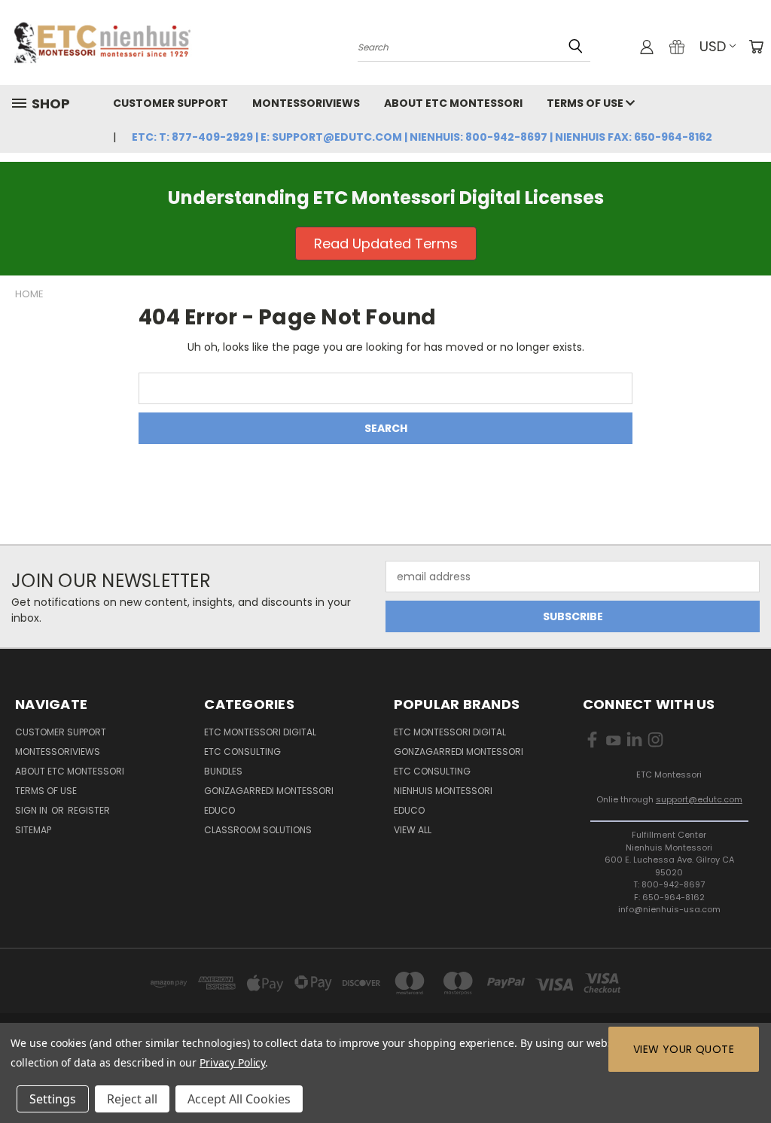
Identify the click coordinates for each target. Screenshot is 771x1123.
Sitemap (33, 829)
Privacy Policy (232, 1062)
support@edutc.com (699, 799)
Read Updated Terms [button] (386, 243)
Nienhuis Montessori (443, 790)
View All (412, 829)
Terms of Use (586, 103)
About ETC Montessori (453, 103)
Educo (219, 810)
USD (712, 46)
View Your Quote (683, 1049)
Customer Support (170, 103)
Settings (52, 1099)
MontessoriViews (306, 103)
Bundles (223, 771)
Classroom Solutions (258, 829)
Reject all (132, 1099)
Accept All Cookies (239, 1099)
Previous (748, 1076)
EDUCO (409, 810)
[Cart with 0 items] (755, 46)
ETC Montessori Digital (260, 732)
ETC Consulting (242, 751)
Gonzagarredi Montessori (269, 790)
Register (89, 810)
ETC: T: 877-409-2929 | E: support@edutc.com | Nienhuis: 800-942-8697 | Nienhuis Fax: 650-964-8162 (422, 137)
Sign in (32, 810)
